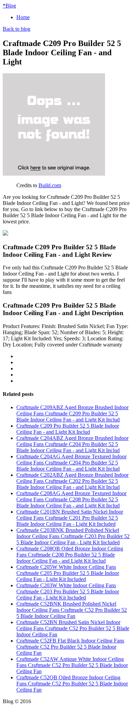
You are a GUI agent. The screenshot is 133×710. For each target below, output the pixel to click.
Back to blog (16, 29)
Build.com (50, 185)
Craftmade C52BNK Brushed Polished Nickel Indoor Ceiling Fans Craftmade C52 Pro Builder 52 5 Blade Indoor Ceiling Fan (71, 610)
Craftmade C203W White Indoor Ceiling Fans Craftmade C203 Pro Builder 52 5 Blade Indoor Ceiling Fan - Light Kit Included (67, 591)
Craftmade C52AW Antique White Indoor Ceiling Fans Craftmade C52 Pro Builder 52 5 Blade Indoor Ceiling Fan (72, 665)
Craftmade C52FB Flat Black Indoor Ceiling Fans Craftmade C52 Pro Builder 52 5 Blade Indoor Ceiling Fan (70, 647)
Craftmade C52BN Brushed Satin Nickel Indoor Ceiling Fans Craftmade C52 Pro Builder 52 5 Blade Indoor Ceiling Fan (72, 628)
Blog (9, 6)
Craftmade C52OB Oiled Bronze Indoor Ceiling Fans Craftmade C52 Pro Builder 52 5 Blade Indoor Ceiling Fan (72, 684)
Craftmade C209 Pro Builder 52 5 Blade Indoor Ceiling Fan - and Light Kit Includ (67, 429)
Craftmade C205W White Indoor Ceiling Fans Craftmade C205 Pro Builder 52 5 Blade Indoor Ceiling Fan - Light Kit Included (67, 573)
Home (23, 17)
